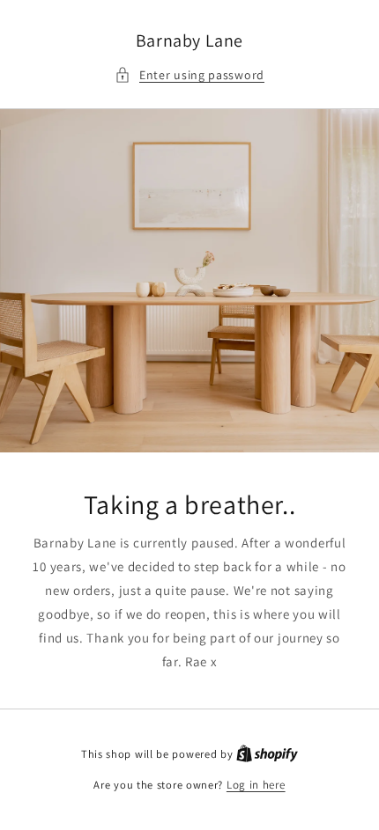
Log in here (256, 784)
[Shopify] (267, 753)
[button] (189, 75)
